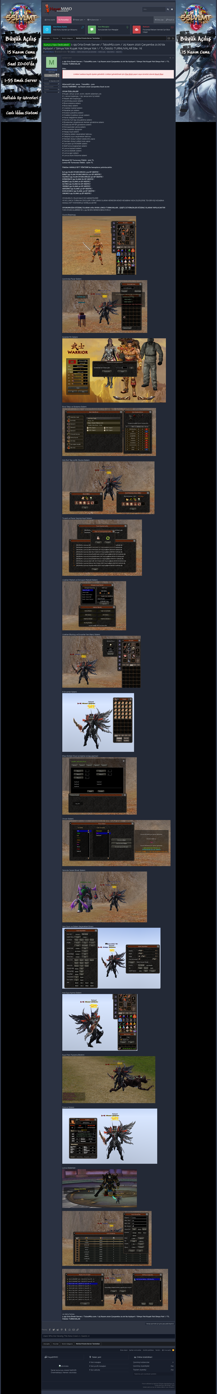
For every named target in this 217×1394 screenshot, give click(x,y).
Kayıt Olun (159, 74)
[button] (70, 19)
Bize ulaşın (124, 1350)
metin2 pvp (101, 52)
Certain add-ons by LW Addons (159, 1387)
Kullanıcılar (94, 20)
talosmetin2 (110, 52)
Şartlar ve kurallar (135, 1350)
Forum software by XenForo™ (158, 1383)
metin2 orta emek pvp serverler (86, 52)
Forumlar (65, 20)
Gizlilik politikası (148, 1350)
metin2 (73, 52)
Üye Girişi (129, 74)
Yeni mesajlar (96, 1362)
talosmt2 (119, 52)
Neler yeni (79, 20)
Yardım (157, 1350)
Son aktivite (95, 1370)
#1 (173, 58)
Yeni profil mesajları (98, 1366)
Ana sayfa (51, 20)
